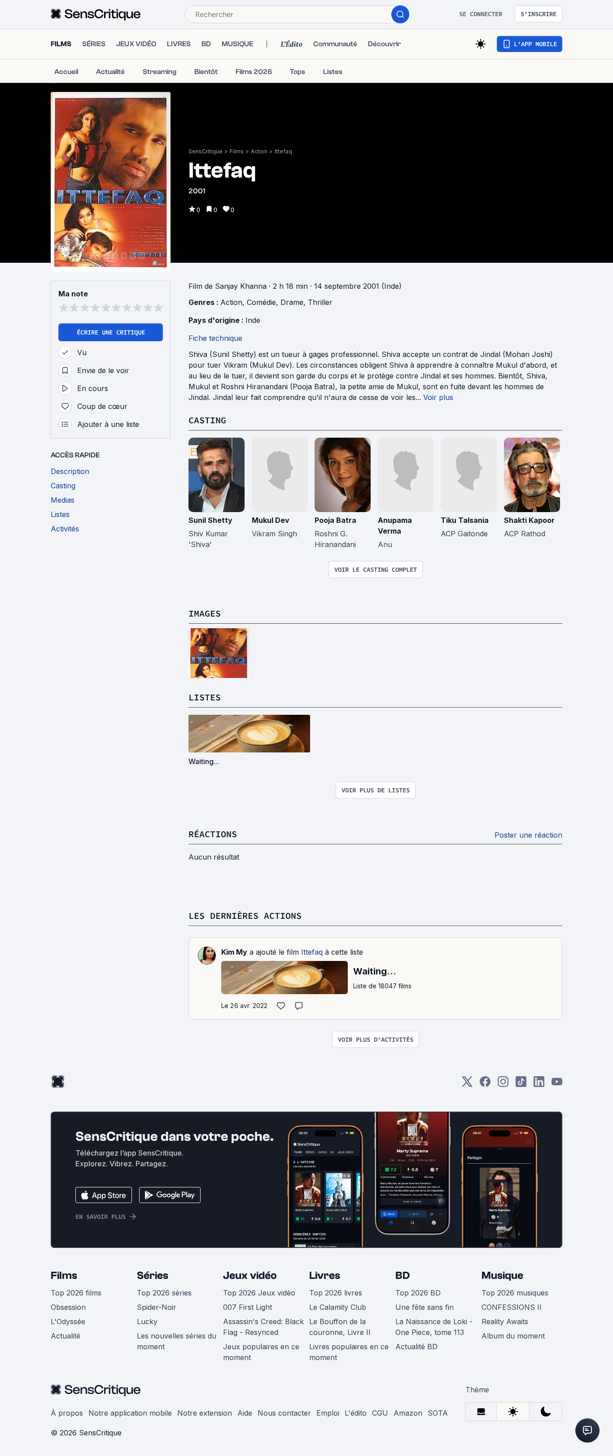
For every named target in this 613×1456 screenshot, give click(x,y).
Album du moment (513, 1335)
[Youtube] (557, 1084)
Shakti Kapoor (529, 520)
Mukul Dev (270, 520)
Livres (324, 1275)
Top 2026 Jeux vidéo (259, 1292)
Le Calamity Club (337, 1307)
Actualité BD (416, 1346)
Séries (152, 1275)
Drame (291, 302)
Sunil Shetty (210, 520)
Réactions (212, 833)
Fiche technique (215, 338)
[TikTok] (521, 1084)
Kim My (234, 951)
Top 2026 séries (164, 1292)
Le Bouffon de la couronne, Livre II (340, 1327)
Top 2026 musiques (515, 1292)
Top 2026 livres (335, 1292)
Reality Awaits (505, 1321)
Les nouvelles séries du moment (176, 1341)
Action (259, 151)
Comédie (261, 302)
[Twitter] (467, 1084)
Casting (207, 420)
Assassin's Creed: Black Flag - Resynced (263, 1327)
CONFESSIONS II (512, 1307)
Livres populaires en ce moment (349, 1352)
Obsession (68, 1307)
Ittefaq (283, 151)
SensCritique (205, 151)
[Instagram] (503, 1084)
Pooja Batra (335, 520)
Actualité (65, 1335)
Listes (204, 697)
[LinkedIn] (539, 1084)
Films (237, 151)
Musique (502, 1275)
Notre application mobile (130, 1412)
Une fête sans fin (424, 1307)
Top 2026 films (76, 1292)
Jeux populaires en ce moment (261, 1352)
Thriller (320, 302)
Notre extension (204, 1412)
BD (402, 1275)
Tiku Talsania (465, 520)
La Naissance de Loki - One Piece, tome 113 (434, 1327)
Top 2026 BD (418, 1292)
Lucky (147, 1321)
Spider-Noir (156, 1307)
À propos (67, 1412)
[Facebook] (485, 1084)
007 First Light (247, 1307)
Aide (244, 1412)
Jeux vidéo (250, 1275)
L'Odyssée (68, 1321)
